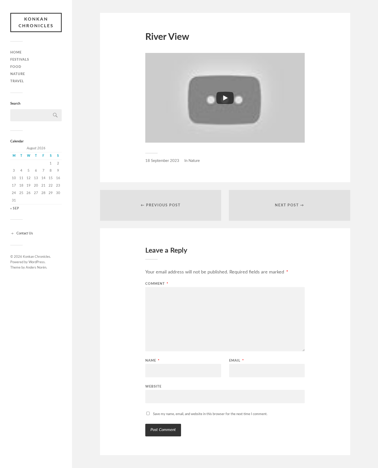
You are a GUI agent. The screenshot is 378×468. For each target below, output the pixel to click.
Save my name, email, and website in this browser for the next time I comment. (210, 414)
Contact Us (24, 233)
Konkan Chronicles (36, 22)
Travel (17, 81)
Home (16, 52)
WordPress (37, 262)
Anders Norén (36, 267)
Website (153, 386)
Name (152, 360)
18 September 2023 (162, 161)
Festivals (19, 59)
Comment (156, 284)
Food (15, 66)
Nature (17, 74)
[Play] (225, 98)
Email (236, 360)
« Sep (14, 208)
